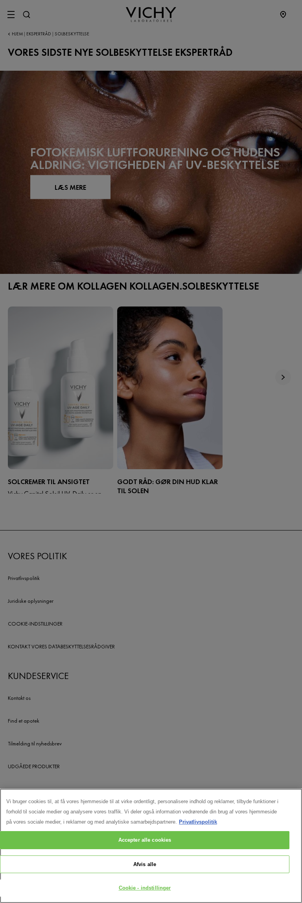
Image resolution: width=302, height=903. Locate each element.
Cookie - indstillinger (145, 888)
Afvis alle (144, 864)
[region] (151, 846)
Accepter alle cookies (144, 840)
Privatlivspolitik (198, 822)
